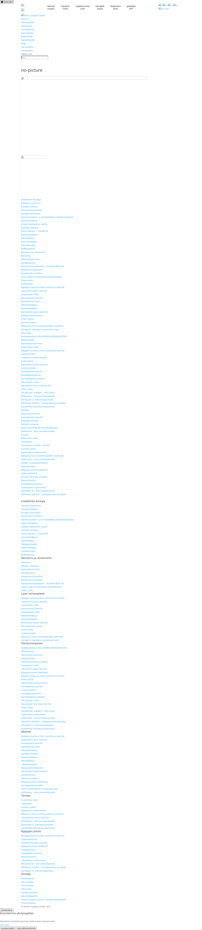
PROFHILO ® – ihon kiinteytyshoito (38, 863)
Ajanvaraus (26, 25)
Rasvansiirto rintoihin (31, 210)
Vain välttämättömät (26, 928)
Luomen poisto (28, 322)
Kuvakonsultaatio (29, 892)
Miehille (25, 410)
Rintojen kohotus (29, 206)
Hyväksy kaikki (7, 928)
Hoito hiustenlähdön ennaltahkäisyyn (39, 427)
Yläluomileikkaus (29, 220)
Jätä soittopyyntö (29, 896)
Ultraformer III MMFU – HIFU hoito (38, 392)
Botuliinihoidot (28, 480)
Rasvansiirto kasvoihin (32, 269)
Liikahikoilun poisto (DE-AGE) (35, 817)
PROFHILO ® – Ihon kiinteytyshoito (38, 490)
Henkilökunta (27, 29)
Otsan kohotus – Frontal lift (34, 231)
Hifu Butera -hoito (30, 382)
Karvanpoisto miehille (32, 785)
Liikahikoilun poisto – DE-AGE (35, 445)
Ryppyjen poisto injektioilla (34, 469)
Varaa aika (7, 1)
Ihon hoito (26, 333)
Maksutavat (27, 36)
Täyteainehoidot (29, 473)
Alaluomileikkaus (29, 234)
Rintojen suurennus (31, 203)
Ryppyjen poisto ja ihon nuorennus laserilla (42, 287)
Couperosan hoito (30, 294)
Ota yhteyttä (27, 47)
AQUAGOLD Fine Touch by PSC (36, 385)
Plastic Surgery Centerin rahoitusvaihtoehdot (43, 899)
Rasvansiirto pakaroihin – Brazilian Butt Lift (42, 266)
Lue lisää (4, 924)
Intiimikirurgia (28, 245)
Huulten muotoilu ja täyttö (34, 476)
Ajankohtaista (28, 39)
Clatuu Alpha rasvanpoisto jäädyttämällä (41, 276)
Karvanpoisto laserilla (32, 297)
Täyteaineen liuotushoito (33, 487)
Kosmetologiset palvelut (33, 378)
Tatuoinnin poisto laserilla (34, 290)
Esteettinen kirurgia (31, 199)
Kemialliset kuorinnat (31, 343)
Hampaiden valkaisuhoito (33, 452)
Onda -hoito (27, 280)
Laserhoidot (27, 283)
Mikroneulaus (28, 340)
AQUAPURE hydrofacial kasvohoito (38, 406)
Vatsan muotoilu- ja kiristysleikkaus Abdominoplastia (47, 217)
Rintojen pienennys (30, 213)
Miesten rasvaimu (30, 424)
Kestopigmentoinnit (31, 375)
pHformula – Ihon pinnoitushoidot (38, 396)
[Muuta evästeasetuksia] (6, 910)
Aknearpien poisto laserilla (34, 311)
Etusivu (24, 18)
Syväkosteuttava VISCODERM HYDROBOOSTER (44, 336)
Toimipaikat (27, 50)
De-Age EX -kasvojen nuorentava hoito (40, 329)
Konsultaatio (27, 33)
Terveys (25, 434)
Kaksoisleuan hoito (30, 259)
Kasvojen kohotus (29, 227)
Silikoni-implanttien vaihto (34, 224)
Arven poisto (27, 318)
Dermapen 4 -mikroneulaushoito (37, 399)
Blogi (23, 43)
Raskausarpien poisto (31, 315)
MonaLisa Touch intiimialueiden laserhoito (42, 326)
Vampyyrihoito (28, 354)
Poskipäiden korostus (31, 483)
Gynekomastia (28, 262)
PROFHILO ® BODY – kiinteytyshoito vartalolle (43, 403)
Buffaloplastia (28, 248)
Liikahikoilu (26, 441)
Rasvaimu (26, 255)
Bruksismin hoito (29, 438)
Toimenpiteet (27, 22)
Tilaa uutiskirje (28, 903)
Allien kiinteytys (29, 241)
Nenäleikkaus (27, 238)
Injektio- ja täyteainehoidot (34, 462)
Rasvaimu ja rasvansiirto (33, 252)
